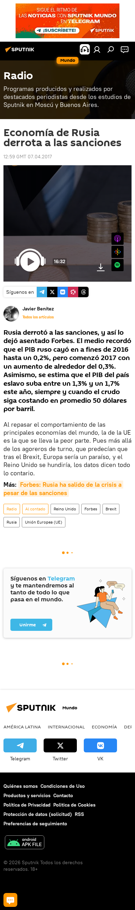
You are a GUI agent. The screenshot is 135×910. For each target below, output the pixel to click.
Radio (12, 508)
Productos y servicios (27, 795)
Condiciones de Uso (62, 786)
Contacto (63, 795)
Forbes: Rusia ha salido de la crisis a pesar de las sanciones (63, 488)
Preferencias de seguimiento (35, 823)
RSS (79, 814)
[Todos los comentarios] (10, 900)
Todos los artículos (38, 317)
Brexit (111, 508)
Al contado (35, 508)
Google (117, 252)
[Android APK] (24, 843)
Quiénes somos (20, 786)
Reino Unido (65, 508)
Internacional (66, 727)
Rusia (12, 522)
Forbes (90, 508)
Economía (104, 727)
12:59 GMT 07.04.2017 (27, 156)
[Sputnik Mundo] (20, 52)
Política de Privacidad (27, 805)
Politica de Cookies (74, 805)
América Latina (22, 727)
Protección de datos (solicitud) (37, 814)
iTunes (117, 239)
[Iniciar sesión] (97, 49)
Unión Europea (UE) (43, 522)
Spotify (117, 265)
